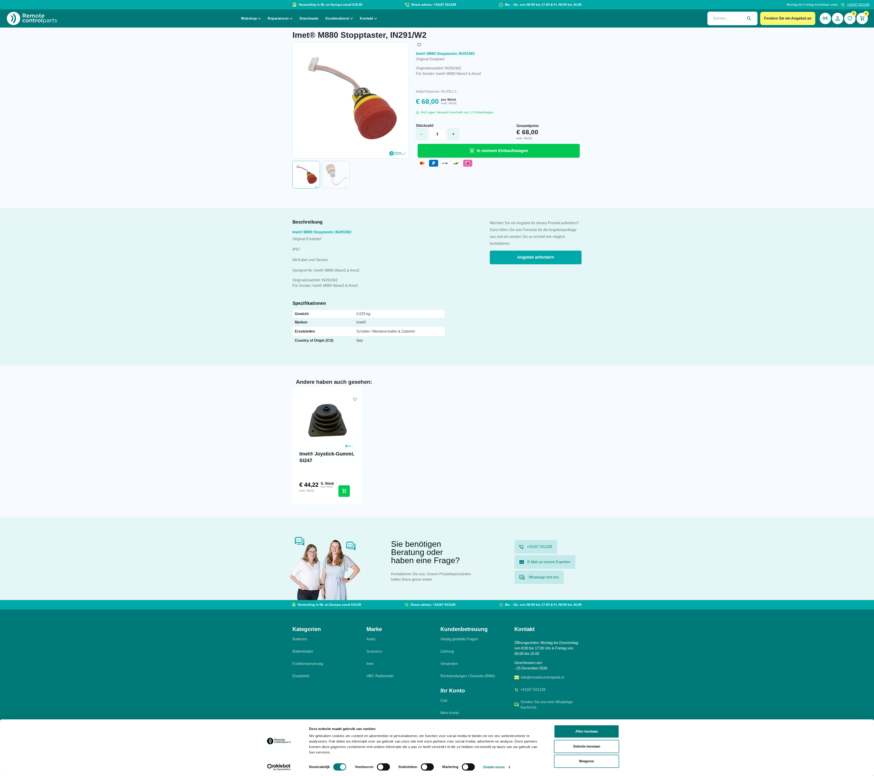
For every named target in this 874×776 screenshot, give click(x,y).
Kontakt (366, 18)
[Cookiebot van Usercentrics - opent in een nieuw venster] (279, 767)
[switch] (383, 767)
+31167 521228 (858, 4)
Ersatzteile (301, 676)
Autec (371, 639)
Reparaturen (278, 18)
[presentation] (732, 18)
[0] (850, 18)
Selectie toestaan (586, 746)
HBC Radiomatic (380, 676)
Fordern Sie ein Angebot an (787, 18)
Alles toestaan (586, 731)
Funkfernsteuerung (307, 664)
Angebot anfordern (535, 257)
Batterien (299, 639)
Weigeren (586, 761)
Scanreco (374, 651)
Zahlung (447, 651)
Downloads (309, 18)
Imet (369, 664)
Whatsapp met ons (543, 577)
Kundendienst (337, 18)
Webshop (249, 18)
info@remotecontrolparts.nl (542, 677)
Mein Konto (449, 713)
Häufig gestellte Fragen (459, 639)
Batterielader (302, 651)
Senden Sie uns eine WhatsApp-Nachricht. (547, 704)
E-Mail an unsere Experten (548, 562)
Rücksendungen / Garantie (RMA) (467, 676)
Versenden (449, 664)
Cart (443, 700)
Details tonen (493, 767)
